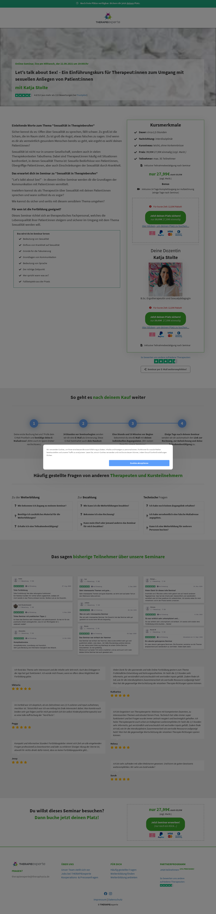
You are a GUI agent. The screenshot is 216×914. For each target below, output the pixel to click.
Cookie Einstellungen (62, 455)
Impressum (100, 899)
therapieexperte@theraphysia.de (30, 876)
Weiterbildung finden (123, 873)
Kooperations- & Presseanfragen (79, 877)
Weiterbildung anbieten (124, 877)
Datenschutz (115, 899)
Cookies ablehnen (77, 463)
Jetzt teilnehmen (169, 869)
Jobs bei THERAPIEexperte (76, 873)
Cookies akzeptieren (139, 463)
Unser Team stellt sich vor (75, 869)
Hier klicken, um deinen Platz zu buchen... (165, 226)
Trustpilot (82, 95)
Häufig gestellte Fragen (124, 869)
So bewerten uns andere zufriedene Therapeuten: (172, 880)
